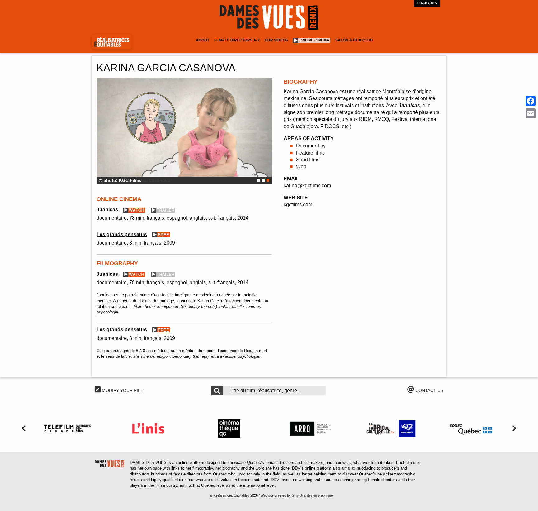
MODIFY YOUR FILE (122, 390)
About (202, 40)
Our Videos (276, 40)
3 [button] (268, 180)
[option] (184, 131)
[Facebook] (530, 101)
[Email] (530, 113)
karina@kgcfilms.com (307, 185)
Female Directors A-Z (237, 40)
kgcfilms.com (298, 204)
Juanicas (107, 209)
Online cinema (314, 40)
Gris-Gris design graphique (312, 495)
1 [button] (258, 180)
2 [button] (263, 180)
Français (427, 3)
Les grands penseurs (122, 234)
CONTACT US (428, 390)
